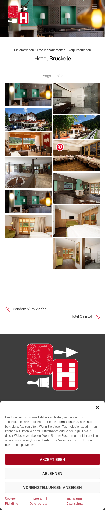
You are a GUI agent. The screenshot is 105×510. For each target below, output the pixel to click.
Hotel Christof (81, 316)
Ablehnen (52, 473)
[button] (97, 407)
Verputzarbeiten (79, 50)
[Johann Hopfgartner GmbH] (18, 23)
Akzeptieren (52, 459)
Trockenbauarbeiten (51, 50)
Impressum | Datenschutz (38, 501)
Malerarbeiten (24, 50)
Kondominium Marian (30, 309)
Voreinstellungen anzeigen (52, 487)
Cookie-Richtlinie (11, 501)
